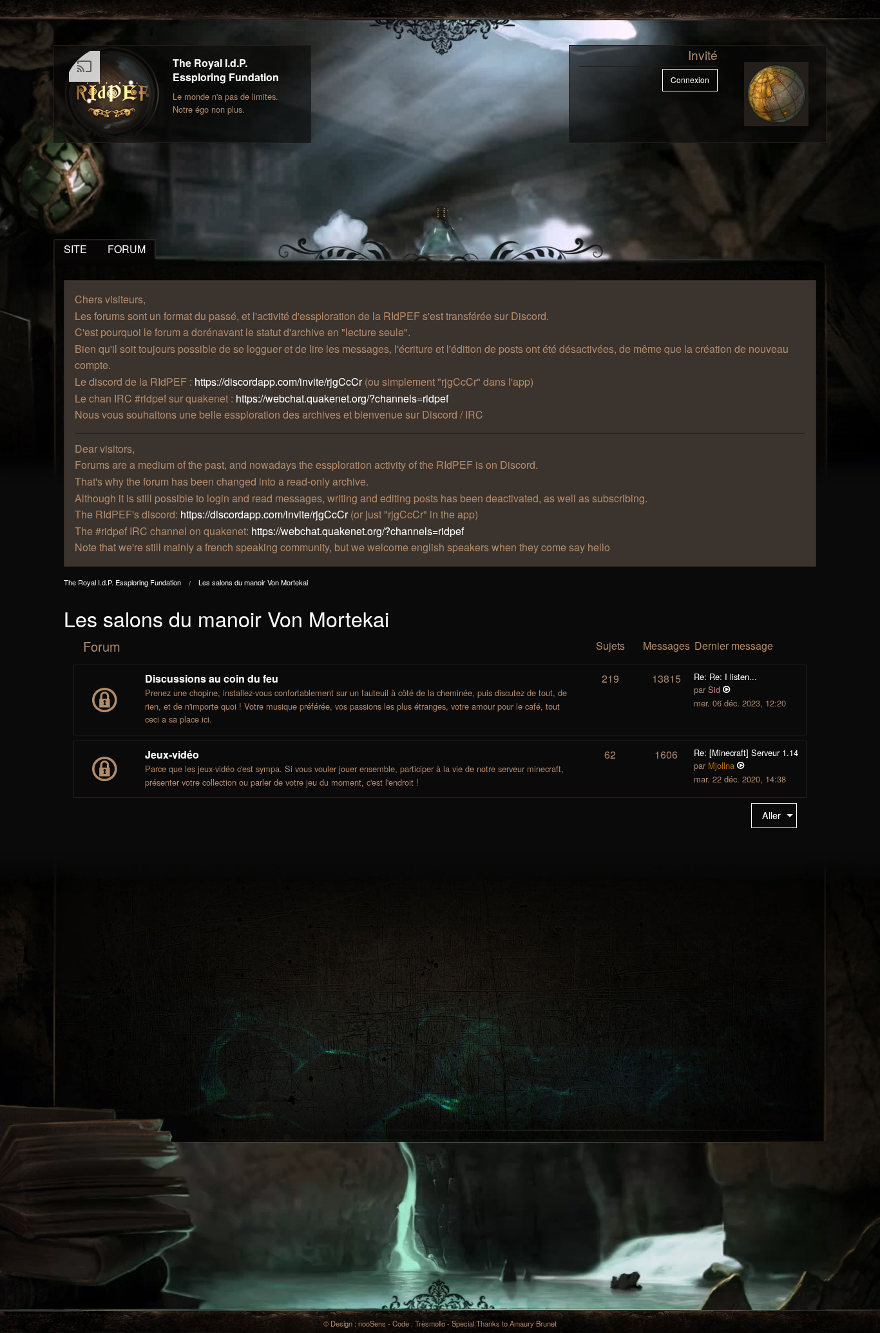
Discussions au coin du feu (211, 678)
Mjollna (721, 765)
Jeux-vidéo (172, 754)
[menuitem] (774, 815)
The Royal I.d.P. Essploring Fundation (226, 69)
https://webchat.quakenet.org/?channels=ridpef (342, 398)
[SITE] (112, 94)
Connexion (690, 79)
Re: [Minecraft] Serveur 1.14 (746, 752)
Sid (714, 689)
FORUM (127, 248)
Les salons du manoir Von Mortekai (253, 582)
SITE (75, 248)
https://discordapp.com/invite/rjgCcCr (278, 381)
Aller (771, 815)
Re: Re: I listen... (725, 676)
